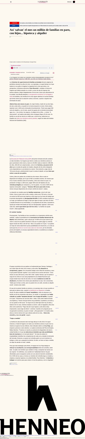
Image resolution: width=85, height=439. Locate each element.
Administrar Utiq (33, 435)
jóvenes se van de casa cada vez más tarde (29, 228)
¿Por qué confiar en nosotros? (14, 364)
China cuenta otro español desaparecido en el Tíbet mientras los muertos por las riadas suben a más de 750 (44, 25)
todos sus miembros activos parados (27, 118)
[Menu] (11, 2)
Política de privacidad (11, 435)
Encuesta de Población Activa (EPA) (21, 159)
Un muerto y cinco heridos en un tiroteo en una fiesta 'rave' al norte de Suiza (37, 23)
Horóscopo (57, 199)
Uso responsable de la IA (53, 435)
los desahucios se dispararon (36, 290)
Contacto (37, 435)
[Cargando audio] (12, 68)
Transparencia (21, 435)
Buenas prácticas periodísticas (46, 435)
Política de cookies (17, 435)
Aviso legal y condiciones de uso (4, 435)
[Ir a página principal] (43, 2)
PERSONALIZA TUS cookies (27, 435)
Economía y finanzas (15, 72)
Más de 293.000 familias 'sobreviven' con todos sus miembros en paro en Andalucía (21, 156)
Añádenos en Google (44, 72)
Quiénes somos (40, 435)
